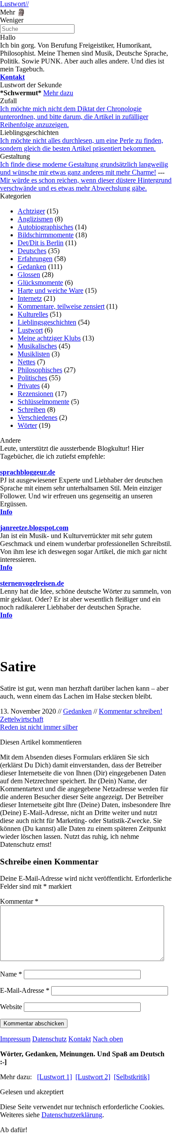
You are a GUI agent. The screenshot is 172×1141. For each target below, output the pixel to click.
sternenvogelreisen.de (32, 583)
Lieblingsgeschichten (47, 322)
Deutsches (32, 250)
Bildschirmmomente (46, 235)
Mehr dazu (58, 93)
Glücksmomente (40, 282)
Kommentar (19, 901)
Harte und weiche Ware (50, 290)
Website (11, 1006)
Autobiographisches (45, 227)
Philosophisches (40, 370)
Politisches (32, 378)
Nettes (26, 362)
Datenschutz (49, 1039)
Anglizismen (35, 219)
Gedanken (32, 266)
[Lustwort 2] (92, 1077)
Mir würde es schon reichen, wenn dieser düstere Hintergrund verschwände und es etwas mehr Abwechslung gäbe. (86, 184)
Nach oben (108, 1039)
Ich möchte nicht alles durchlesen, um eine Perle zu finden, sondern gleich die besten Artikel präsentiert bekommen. (81, 144)
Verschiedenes (37, 417)
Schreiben (31, 409)
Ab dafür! (13, 1130)
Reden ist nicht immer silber (39, 727)
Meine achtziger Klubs (49, 338)
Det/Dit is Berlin (41, 243)
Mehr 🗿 (13, 12)
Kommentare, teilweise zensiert (61, 306)
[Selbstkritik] (132, 1077)
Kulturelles (33, 314)
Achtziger (31, 211)
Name (11, 974)
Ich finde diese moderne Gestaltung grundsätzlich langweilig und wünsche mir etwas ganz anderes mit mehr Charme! (84, 168)
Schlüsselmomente (43, 401)
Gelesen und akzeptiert (32, 1092)
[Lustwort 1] (54, 1077)
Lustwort (30, 330)
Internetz (30, 298)
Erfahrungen (35, 258)
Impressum (15, 1039)
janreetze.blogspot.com (34, 527)
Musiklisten (34, 354)
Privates (29, 385)
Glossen (29, 274)
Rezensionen (35, 393)
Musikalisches (37, 346)
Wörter (27, 425)
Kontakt (79, 1039)
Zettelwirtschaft (21, 719)
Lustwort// (14, 3)
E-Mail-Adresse (24, 990)
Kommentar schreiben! (130, 711)
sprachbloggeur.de (27, 472)
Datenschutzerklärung (71, 1115)
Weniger (11, 20)
